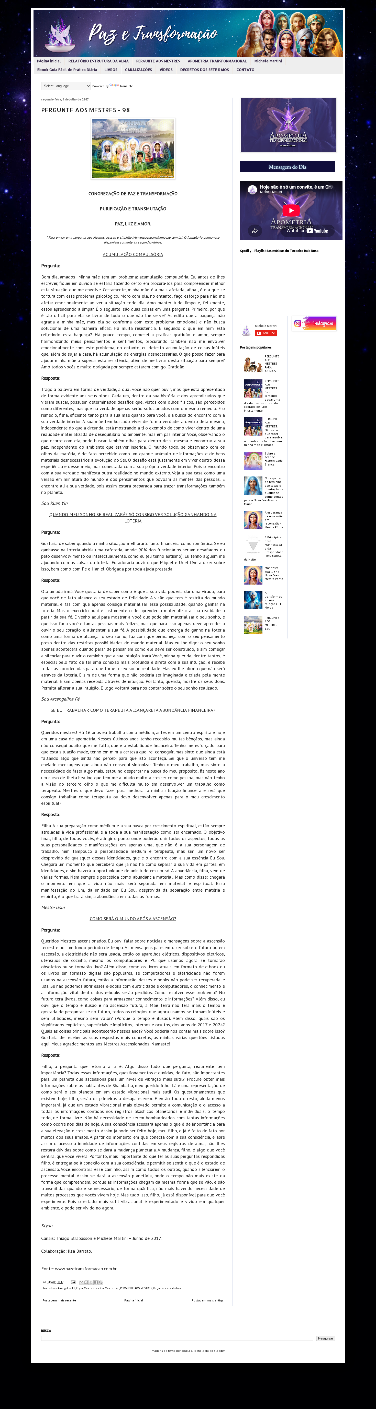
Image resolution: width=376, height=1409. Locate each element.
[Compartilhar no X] (91, 1282)
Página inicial (49, 61)
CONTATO (246, 69)
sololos (187, 1351)
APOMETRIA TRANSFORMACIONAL (217, 61)
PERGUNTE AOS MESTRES (158, 61)
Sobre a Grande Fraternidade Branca (274, 458)
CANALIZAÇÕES (138, 69)
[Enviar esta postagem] (73, 1282)
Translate (126, 86)
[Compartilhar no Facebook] (95, 1282)
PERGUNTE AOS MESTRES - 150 (272, 623)
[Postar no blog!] (86, 1282)
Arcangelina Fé (66, 1288)
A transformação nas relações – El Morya (274, 600)
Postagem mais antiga (208, 1300)
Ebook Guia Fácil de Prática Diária (67, 69)
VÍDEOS (166, 69)
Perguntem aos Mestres (167, 1288)
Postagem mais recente (59, 1300)
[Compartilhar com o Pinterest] (100, 1282)
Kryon (79, 1288)
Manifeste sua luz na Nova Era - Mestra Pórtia (274, 573)
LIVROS (111, 69)
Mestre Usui (112, 1288)
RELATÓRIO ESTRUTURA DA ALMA (99, 61)
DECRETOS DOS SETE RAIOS (204, 69)
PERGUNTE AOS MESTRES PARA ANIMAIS (272, 363)
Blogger (219, 1351)
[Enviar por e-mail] (81, 1282)
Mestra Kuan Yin (94, 1288)
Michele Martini (268, 61)
